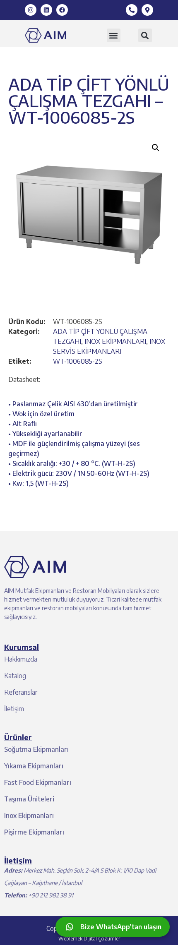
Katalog (15, 676)
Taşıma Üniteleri (29, 799)
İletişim (14, 709)
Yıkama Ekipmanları (33, 766)
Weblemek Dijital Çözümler (89, 938)
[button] (113, 35)
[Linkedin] (46, 10)
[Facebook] (62, 10)
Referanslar (20, 692)
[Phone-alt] (131, 10)
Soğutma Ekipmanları (36, 749)
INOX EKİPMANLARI (115, 341)
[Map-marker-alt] (147, 10)
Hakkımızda (20, 659)
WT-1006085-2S (77, 361)
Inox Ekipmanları (29, 815)
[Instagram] (30, 10)
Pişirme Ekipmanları (34, 832)
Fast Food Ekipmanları (37, 782)
